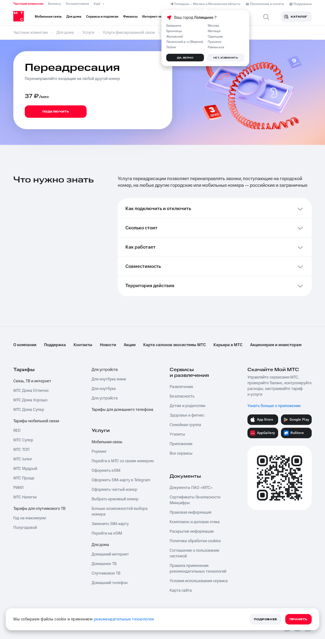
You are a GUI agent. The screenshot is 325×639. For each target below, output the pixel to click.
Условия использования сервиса (199, 581)
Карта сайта (181, 590)
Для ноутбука (104, 389)
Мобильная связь (107, 442)
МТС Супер (23, 440)
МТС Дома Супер (28, 410)
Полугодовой (25, 528)
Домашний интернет (110, 554)
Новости (108, 345)
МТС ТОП (21, 449)
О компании (24, 345)
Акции (130, 345)
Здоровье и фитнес (187, 415)
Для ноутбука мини (109, 379)
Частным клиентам (28, 3)
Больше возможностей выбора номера (120, 511)
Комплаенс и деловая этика (195, 522)
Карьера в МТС (227, 345)
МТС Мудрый (25, 469)
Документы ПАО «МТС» (191, 488)
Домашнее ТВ (104, 564)
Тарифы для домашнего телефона (122, 410)
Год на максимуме (29, 518)
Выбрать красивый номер (115, 499)
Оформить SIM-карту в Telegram (121, 480)
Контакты (83, 345)
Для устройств (105, 370)
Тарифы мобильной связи (36, 421)
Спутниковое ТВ (106, 573)
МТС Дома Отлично (31, 390)
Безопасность (182, 396)
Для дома (100, 545)
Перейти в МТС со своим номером (123, 461)
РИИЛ (18, 488)
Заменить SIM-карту (110, 524)
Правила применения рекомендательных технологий (198, 568)
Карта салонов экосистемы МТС (174, 345)
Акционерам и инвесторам (275, 345)
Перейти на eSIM (107, 533)
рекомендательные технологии (124, 619)
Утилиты (177, 434)
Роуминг (99, 451)
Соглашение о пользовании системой (194, 553)
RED (16, 430)
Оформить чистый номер (114, 489)
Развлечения (181, 387)
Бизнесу (54, 3)
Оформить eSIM (106, 470)
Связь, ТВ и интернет (32, 381)
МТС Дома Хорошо (30, 400)
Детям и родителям (187, 406)
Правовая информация (190, 512)
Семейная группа (185, 425)
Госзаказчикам (77, 3)
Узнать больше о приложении (273, 406)
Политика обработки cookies (195, 541)
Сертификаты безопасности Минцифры (195, 500)
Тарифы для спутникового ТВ (39, 508)
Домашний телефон (110, 583)
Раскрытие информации (192, 531)
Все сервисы (181, 453)
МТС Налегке (25, 497)
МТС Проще (23, 478)
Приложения (181, 444)
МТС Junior (22, 459)
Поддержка (55, 345)
